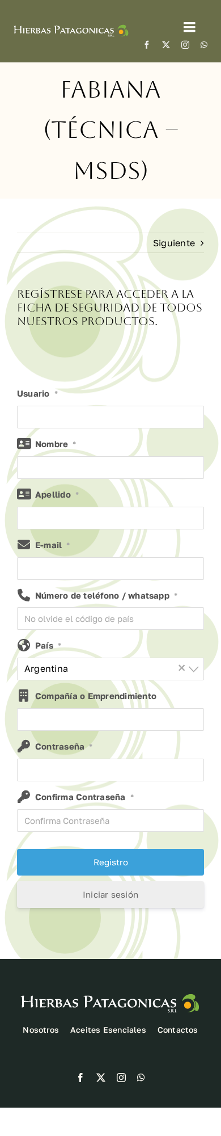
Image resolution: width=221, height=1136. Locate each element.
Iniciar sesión (110, 894)
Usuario (37, 393)
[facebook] (147, 45)
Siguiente (174, 243)
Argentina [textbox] (105, 667)
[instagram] (185, 45)
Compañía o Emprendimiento (95, 696)
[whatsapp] (204, 45)
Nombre (55, 444)
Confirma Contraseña (84, 797)
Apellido (57, 494)
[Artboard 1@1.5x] (71, 25)
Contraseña (64, 746)
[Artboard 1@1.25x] (110, 992)
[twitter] (166, 45)
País (48, 645)
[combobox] (110, 669)
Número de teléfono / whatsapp (106, 595)
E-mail (52, 545)
